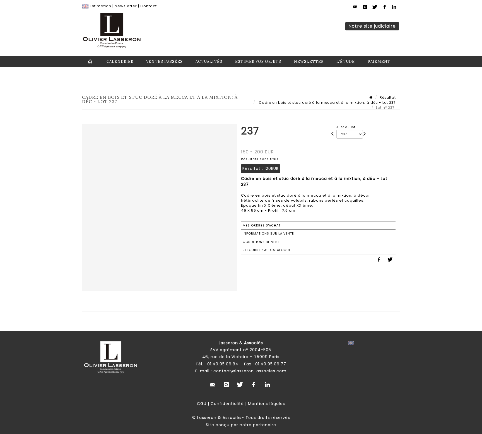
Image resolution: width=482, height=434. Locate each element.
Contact (148, 6)
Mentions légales (266, 403)
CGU (201, 403)
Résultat (388, 97)
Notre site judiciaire (372, 26)
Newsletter (126, 6)
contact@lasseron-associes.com (249, 371)
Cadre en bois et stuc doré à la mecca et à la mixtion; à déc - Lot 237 (327, 102)
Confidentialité (227, 403)
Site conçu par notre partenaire (241, 425)
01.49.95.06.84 (222, 364)
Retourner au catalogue (267, 250)
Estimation (100, 6)
